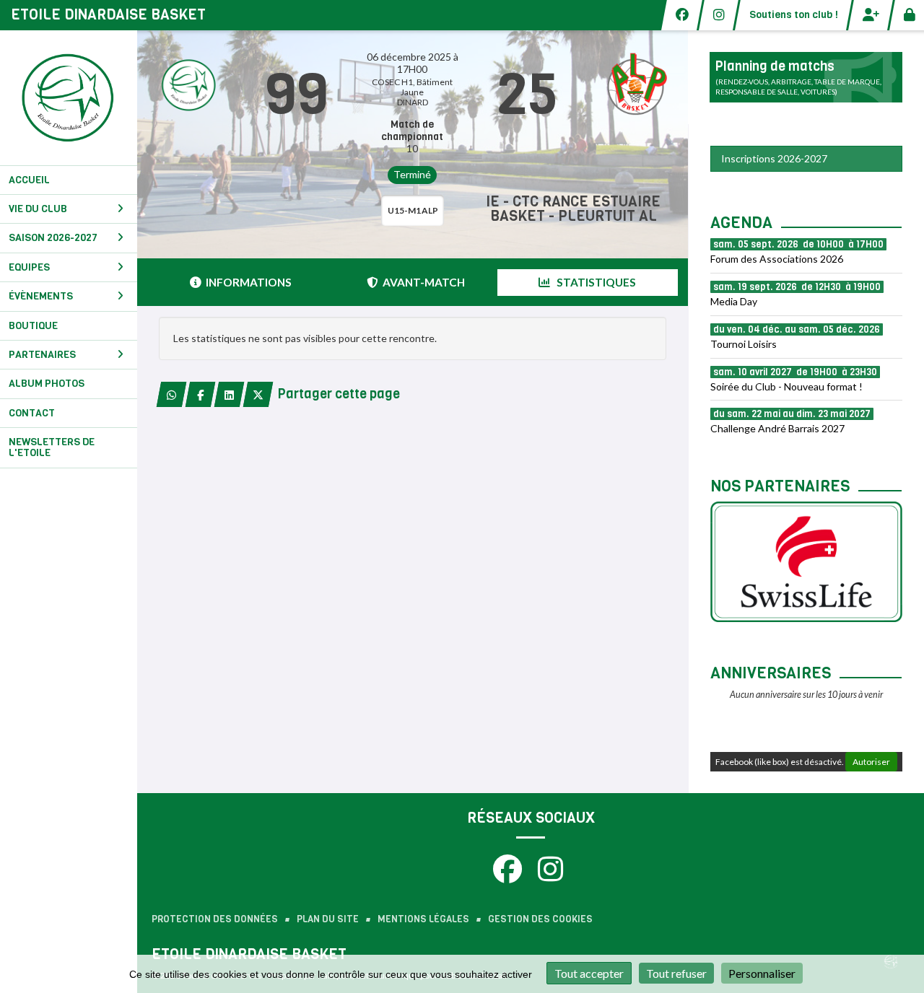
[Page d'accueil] (68, 97)
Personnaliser (762, 973)
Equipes (29, 267)
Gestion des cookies (540, 919)
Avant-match (424, 282)
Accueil (29, 180)
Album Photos (46, 383)
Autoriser (871, 761)
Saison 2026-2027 (53, 238)
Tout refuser (676, 973)
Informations (249, 282)
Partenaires (42, 355)
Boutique (33, 326)
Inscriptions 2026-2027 (774, 158)
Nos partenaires (780, 486)
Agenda (741, 222)
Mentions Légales (423, 919)
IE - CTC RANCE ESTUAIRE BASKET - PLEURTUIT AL (573, 209)
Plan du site (328, 919)
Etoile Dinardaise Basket (108, 15)
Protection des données (215, 919)
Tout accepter (589, 973)
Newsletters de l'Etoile (52, 447)
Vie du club (38, 209)
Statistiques (595, 282)
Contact (32, 413)
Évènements (41, 296)
